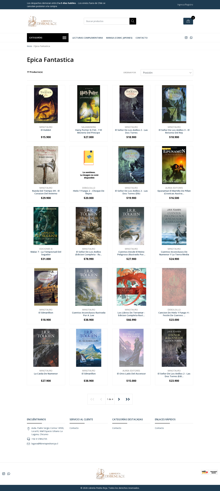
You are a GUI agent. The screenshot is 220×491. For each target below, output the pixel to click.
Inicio (29, 46)
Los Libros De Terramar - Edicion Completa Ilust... (131, 314)
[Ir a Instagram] (186, 38)
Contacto (142, 37)
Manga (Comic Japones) (119, 37)
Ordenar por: (129, 72)
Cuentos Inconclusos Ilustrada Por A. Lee (88, 314)
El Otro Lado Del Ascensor (131, 373)
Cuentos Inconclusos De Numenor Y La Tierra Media (174, 253)
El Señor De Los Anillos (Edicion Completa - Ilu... (88, 253)
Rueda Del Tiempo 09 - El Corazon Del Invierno (46, 192)
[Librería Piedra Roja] (42, 21)
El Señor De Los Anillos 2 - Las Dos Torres (131, 131)
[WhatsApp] (191, 38)
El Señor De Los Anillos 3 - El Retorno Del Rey (174, 131)
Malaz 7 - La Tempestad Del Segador (46, 253)
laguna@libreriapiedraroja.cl (44, 443)
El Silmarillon (89, 373)
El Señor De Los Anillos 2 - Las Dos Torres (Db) (131, 192)
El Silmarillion (46, 312)
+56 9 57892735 (39, 438)
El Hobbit (46, 129)
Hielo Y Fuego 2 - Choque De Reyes (88, 192)
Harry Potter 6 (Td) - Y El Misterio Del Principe (88, 131)
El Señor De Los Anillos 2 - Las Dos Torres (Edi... (174, 375)
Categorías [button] (35, 37)
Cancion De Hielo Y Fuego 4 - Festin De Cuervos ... (174, 314)
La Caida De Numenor (46, 373)
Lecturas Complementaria (87, 37)
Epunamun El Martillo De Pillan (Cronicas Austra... (174, 192)
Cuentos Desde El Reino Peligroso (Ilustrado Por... (131, 253)
